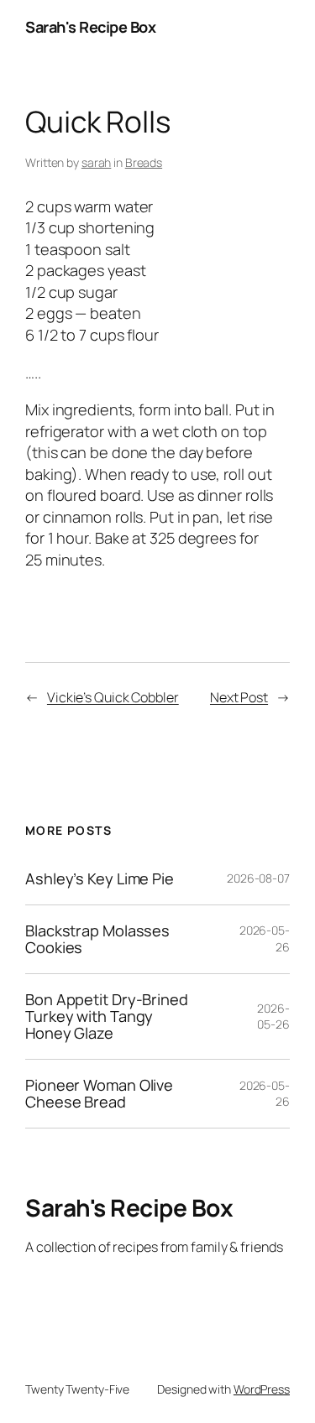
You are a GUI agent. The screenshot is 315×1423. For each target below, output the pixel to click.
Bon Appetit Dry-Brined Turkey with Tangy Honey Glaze (106, 1016)
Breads (143, 162)
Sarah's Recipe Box (90, 27)
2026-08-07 (258, 878)
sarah (96, 162)
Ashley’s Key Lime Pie (99, 878)
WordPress (262, 1389)
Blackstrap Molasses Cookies (97, 939)
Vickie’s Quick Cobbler (113, 697)
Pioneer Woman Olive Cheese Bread (99, 1093)
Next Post (239, 697)
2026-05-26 (273, 1016)
